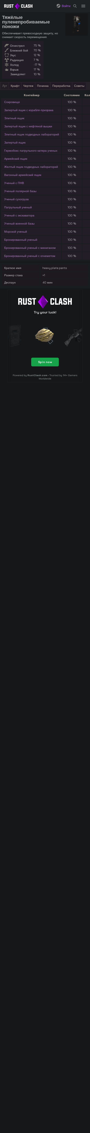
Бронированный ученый (20, 240)
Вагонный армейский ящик (22, 175)
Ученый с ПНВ (14, 183)
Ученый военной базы (19, 223)
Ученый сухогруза (16, 199)
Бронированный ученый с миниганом (30, 248)
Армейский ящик (15, 159)
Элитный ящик (14, 118)
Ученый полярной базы (20, 191)
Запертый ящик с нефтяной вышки (28, 126)
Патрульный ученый (18, 207)
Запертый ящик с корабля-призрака (28, 110)
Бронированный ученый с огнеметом (29, 256)
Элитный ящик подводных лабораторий (31, 134)
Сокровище (12, 102)
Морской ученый (15, 231)
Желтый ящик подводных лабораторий (31, 167)
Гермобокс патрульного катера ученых (30, 150)
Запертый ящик (15, 142)
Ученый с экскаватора (19, 215)
